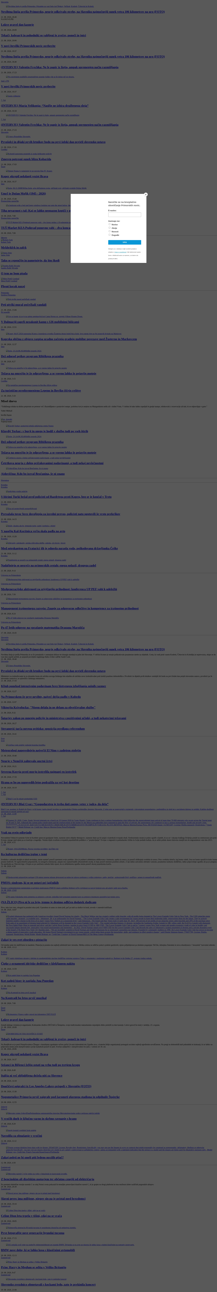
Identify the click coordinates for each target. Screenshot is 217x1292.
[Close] (146, 194)
